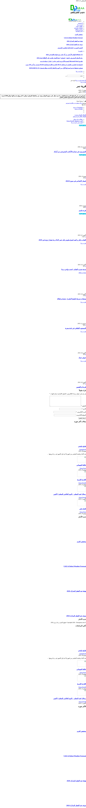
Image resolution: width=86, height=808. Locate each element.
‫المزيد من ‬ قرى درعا (77, 122)
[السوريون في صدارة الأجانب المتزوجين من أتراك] (69, 145)
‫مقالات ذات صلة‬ (78, 119)
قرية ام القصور (81, 387)
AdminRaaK (82, 449)
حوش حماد (82, 358)
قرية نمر (70, 103)
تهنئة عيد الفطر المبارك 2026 (75, 41)
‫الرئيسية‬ (83, 80)
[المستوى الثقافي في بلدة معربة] (69, 322)
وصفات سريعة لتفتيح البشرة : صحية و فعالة (71, 299)
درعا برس (80, 103)
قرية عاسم (82, 210)
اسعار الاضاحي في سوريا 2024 (76, 181)
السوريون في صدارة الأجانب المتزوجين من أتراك (70, 152)
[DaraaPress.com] (77, 15)
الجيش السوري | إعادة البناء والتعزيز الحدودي (70, 48)
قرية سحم (79, 116)
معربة (80, 115)
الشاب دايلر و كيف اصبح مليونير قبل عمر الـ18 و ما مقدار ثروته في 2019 (62, 240)
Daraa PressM (82, 483)
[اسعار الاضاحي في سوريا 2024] (69, 174)
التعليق (83, 406)
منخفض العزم (79, 34)
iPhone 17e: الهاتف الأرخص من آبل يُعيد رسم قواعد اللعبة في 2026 (64, 54)
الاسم (84, 409)
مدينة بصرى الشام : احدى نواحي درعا (73, 269)
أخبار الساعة (82, 125)
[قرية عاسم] (69, 204)
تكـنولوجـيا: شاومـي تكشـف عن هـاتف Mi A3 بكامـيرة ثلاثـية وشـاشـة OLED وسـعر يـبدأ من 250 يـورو (54, 64)
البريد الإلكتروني (81, 412)
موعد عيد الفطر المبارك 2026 (74, 44)
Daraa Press (83, 468)
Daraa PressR (82, 497)
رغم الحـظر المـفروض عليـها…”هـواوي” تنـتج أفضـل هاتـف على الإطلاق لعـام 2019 (60, 58)
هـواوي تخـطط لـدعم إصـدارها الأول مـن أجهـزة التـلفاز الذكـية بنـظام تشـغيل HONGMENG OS (56, 68)
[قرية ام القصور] (69, 380)
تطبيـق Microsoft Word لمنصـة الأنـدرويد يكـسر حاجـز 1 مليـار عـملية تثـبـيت (61, 61)
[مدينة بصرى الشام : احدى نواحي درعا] (69, 263)
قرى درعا (78, 80)
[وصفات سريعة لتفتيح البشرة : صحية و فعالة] (69, 292)
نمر (67, 103)
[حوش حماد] (69, 351)
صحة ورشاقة (82, 272)
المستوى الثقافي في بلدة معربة (75, 328)
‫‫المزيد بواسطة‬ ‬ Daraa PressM (75, 121)
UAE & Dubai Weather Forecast (73, 37)
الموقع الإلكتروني (81, 415)
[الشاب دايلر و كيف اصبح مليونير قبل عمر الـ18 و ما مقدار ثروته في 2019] (69, 233)
